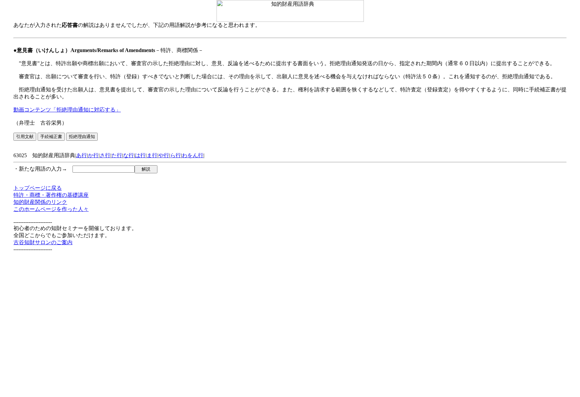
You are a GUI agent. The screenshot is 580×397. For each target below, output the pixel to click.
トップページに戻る (37, 188)
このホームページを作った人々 (51, 209)
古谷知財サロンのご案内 (42, 242)
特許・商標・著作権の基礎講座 (51, 195)
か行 (93, 155)
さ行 (105, 155)
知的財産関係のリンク (40, 202)
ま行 (152, 155)
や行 (163, 155)
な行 (128, 155)
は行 (140, 155)
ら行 (175, 155)
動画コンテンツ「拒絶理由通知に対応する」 (67, 110)
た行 (116, 155)
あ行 (81, 155)
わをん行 (192, 155)
